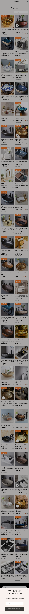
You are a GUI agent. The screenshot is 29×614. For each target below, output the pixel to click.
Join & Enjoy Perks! (15, 609)
